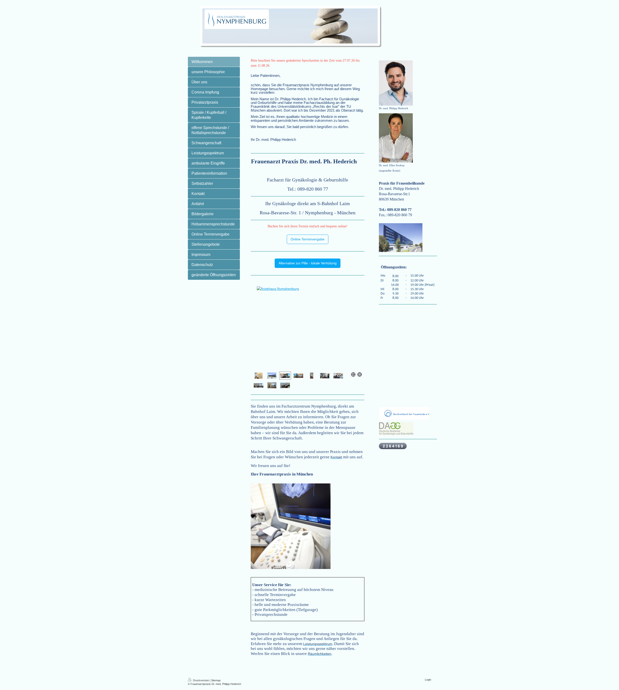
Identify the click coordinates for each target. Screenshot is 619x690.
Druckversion (201, 680)
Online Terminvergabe (307, 239)
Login (428, 679)
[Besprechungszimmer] (325, 375)
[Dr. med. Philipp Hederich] (396, 83)
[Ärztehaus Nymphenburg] (271, 376)
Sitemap (216, 680)
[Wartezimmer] (307, 333)
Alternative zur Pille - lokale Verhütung (308, 263)
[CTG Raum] (285, 385)
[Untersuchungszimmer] (338, 375)
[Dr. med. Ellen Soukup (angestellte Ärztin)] (396, 138)
